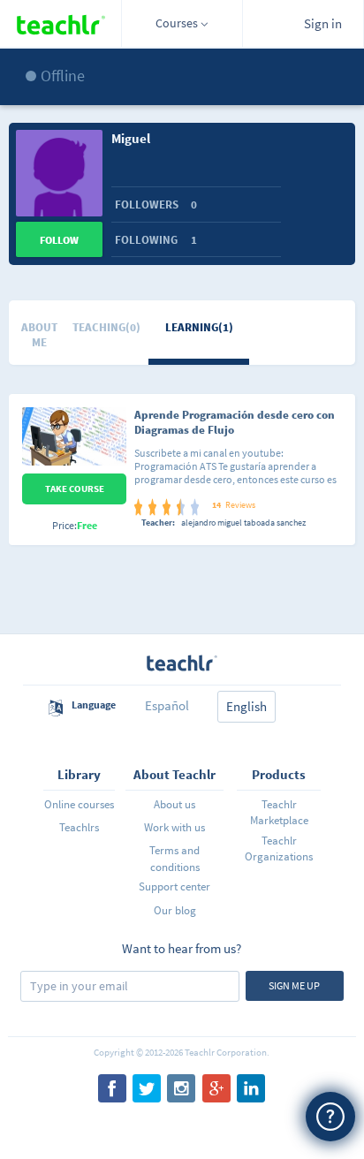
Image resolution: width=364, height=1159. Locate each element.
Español (167, 705)
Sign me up (294, 985)
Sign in (323, 23)
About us (174, 804)
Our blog (175, 910)
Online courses (79, 804)
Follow (59, 239)
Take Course (74, 488)
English (246, 706)
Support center (174, 886)
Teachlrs (79, 827)
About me (39, 335)
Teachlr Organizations (279, 848)
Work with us (174, 827)
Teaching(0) (106, 327)
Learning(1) (199, 327)
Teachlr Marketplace (279, 812)
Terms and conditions (174, 858)
